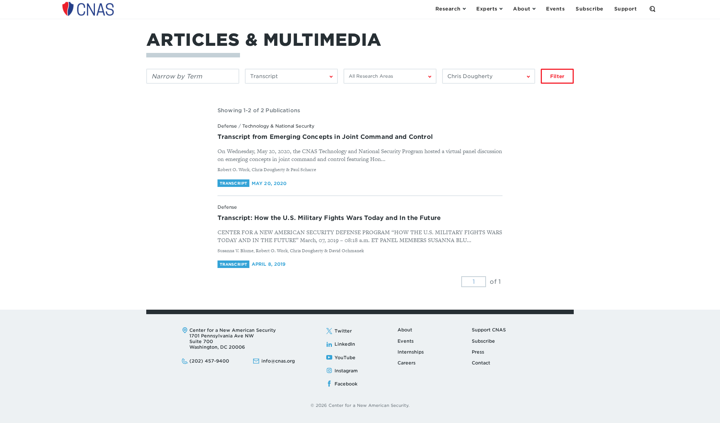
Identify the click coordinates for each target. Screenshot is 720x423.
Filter (557, 76)
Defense (227, 126)
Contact (481, 363)
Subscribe (483, 341)
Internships (411, 352)
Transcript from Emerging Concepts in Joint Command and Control (325, 136)
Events (406, 341)
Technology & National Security (278, 126)
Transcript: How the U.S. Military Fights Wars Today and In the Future (329, 217)
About (405, 330)
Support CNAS (489, 330)
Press (478, 352)
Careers (407, 363)
